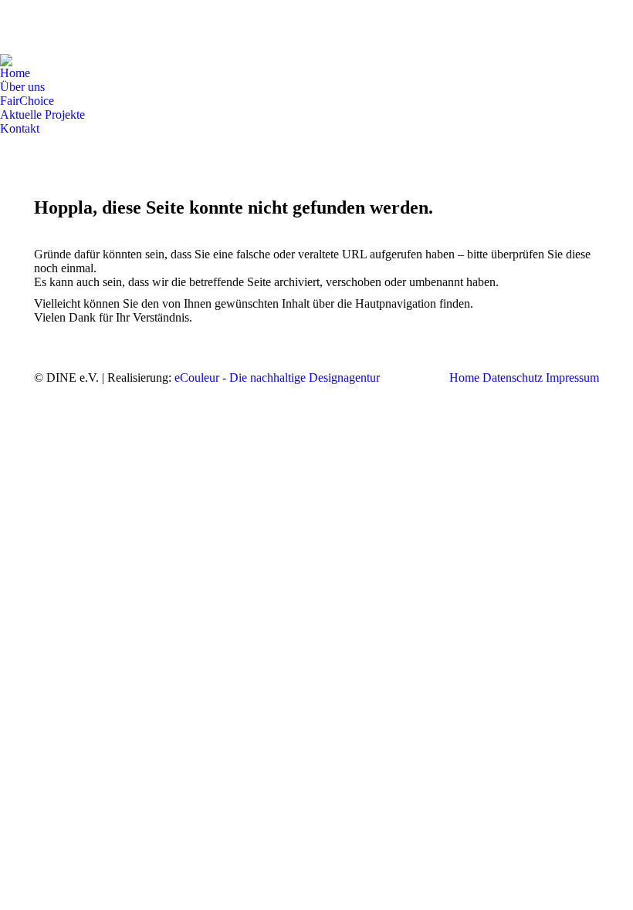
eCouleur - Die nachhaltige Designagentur (277, 377)
